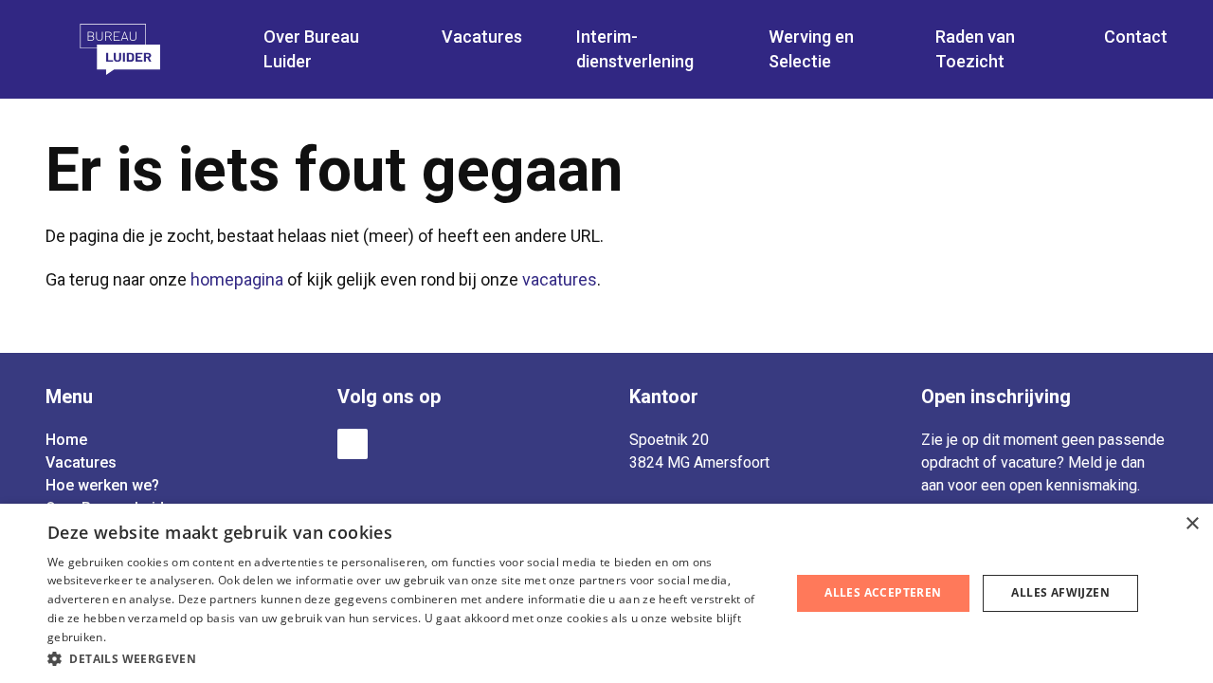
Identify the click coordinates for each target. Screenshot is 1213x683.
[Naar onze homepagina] (144, 49)
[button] (408, 658)
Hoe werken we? (102, 485)
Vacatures (81, 462)
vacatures (559, 279)
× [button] (1192, 524)
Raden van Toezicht (975, 49)
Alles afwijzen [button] (1060, 592)
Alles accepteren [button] (882, 592)
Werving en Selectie (811, 49)
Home (66, 440)
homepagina (236, 279)
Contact (1136, 36)
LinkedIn (352, 444)
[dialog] (606, 593)
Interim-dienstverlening (635, 49)
